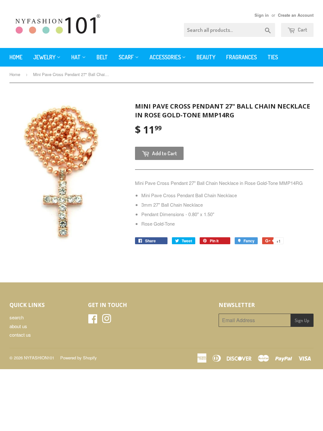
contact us (20, 334)
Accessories (166, 57)
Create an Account (296, 15)
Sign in (262, 15)
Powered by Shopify (78, 358)
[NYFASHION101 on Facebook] (92, 320)
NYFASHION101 (39, 358)
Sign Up (302, 320)
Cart (302, 29)
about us (18, 326)
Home (15, 57)
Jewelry (45, 57)
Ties (272, 57)
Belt (102, 57)
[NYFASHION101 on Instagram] (106, 320)
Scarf (127, 57)
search (16, 317)
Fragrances (241, 57)
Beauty (206, 57)
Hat (76, 57)
